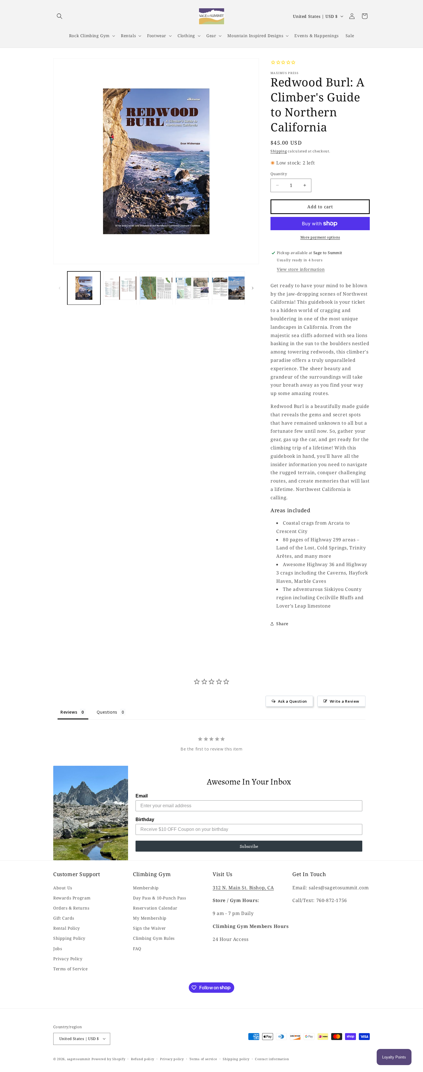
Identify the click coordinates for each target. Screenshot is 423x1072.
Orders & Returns (71, 907)
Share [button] (282, 623)
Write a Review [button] (344, 701)
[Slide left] (59, 288)
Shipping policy (236, 1058)
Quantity (278, 173)
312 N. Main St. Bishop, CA (243, 887)
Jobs (57, 948)
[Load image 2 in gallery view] (119, 288)
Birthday (145, 819)
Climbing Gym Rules (154, 938)
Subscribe (249, 846)
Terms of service (203, 1058)
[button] (59, 16)
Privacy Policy (67, 958)
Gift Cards (63, 917)
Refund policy (142, 1058)
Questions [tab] (107, 711)
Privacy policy (172, 1058)
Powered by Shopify (108, 1058)
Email (142, 795)
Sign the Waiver (149, 928)
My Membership (150, 917)
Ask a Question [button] (292, 701)
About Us (62, 887)
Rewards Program (72, 897)
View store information (301, 269)
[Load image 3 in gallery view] (156, 288)
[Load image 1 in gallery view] (83, 288)
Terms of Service (70, 968)
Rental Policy (66, 928)
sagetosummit (79, 1058)
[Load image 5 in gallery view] (228, 288)
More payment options (320, 237)
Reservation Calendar (155, 907)
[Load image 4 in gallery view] (192, 288)
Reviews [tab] (68, 711)
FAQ (137, 948)
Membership (146, 887)
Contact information (272, 1058)
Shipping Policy (69, 938)
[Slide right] (252, 288)
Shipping (278, 151)
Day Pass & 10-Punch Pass (159, 897)
